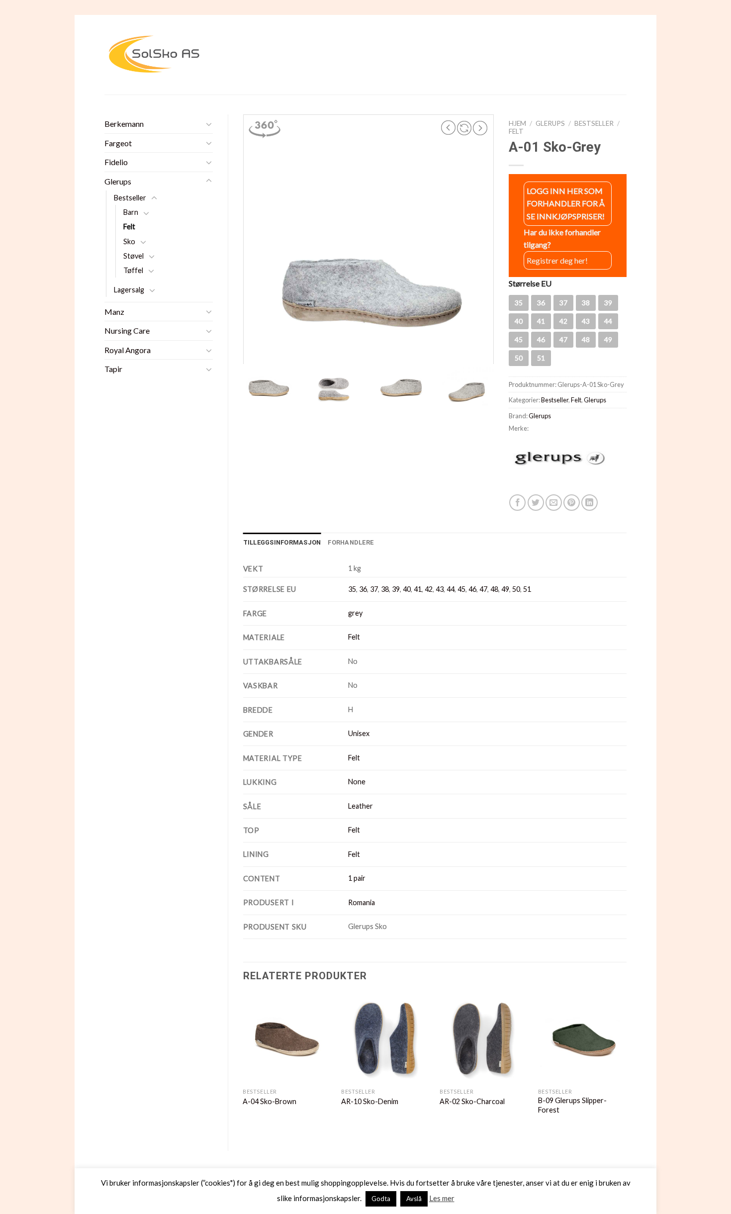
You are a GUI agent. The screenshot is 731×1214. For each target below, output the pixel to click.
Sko (129, 241)
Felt (129, 226)
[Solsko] (154, 54)
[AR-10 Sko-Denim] (385, 1038)
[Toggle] (209, 124)
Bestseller (130, 197)
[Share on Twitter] (536, 502)
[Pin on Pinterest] (571, 502)
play (464, 128)
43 (440, 589)
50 (516, 589)
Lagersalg (129, 289)
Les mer (442, 1198)
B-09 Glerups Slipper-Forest (572, 1105)
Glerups (117, 181)
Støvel (133, 256)
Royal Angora (127, 350)
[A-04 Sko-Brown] (287, 1038)
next (480, 128)
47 (483, 589)
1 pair (357, 878)
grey (355, 613)
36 (363, 589)
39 (396, 589)
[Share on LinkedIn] (589, 502)
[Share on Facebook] (517, 502)
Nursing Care (127, 330)
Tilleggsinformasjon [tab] (282, 542)
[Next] (626, 1064)
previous (449, 128)
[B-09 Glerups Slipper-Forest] (582, 1038)
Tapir (113, 369)
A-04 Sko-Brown (269, 1101)
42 (429, 589)
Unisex (358, 733)
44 (451, 589)
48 (494, 589)
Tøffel (133, 270)
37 (374, 589)
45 (461, 589)
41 (418, 589)
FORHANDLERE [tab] (350, 542)
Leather (360, 806)
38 (385, 589)
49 (505, 589)
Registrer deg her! (557, 260)
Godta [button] (380, 1199)
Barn (130, 212)
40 (407, 589)
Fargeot (118, 143)
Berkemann (124, 123)
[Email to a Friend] (554, 502)
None (357, 781)
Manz (114, 311)
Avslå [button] (414, 1199)
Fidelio (116, 162)
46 (472, 589)
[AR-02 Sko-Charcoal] (484, 1038)
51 (527, 589)
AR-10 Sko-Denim (369, 1101)
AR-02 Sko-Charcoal (472, 1101)
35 (352, 589)
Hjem (517, 123)
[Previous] (243, 1064)
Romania (361, 902)
